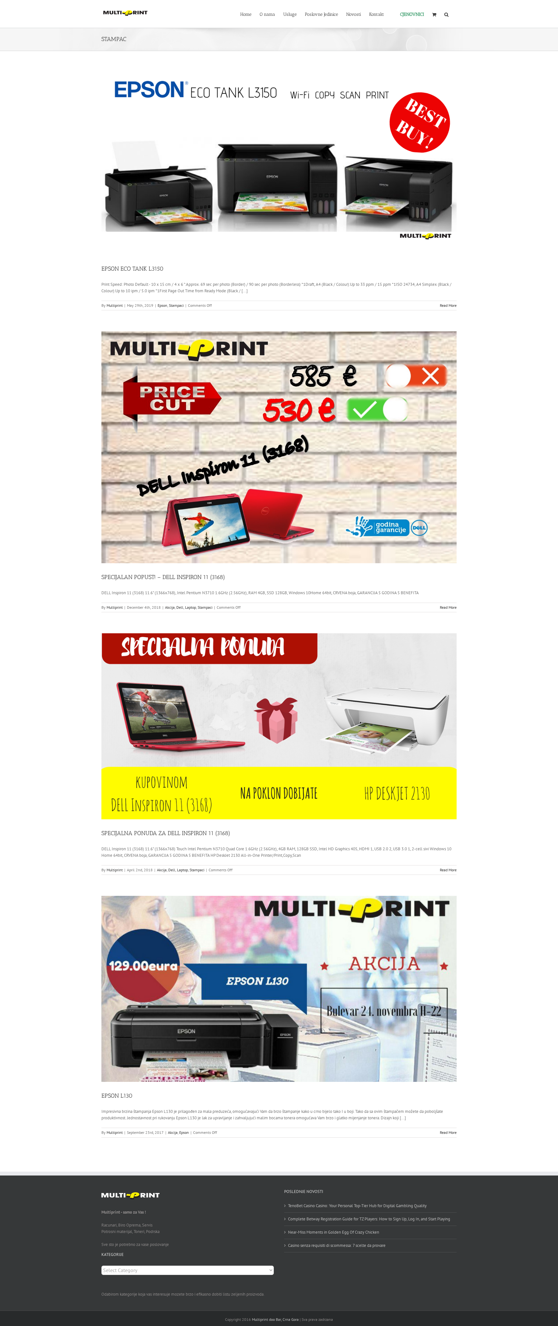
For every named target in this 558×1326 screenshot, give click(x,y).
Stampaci (176, 305)
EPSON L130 (117, 1095)
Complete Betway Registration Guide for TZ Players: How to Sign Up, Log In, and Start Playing (369, 1219)
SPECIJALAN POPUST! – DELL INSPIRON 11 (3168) (163, 577)
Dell (179, 607)
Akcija (170, 607)
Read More (448, 305)
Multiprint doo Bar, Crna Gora (275, 1319)
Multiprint (115, 305)
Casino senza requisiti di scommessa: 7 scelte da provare (337, 1245)
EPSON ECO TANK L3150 (132, 268)
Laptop (190, 607)
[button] (446, 14)
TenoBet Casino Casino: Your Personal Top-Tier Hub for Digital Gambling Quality (357, 1205)
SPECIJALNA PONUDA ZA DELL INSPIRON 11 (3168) (165, 833)
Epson (162, 305)
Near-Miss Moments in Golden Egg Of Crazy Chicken (333, 1232)
